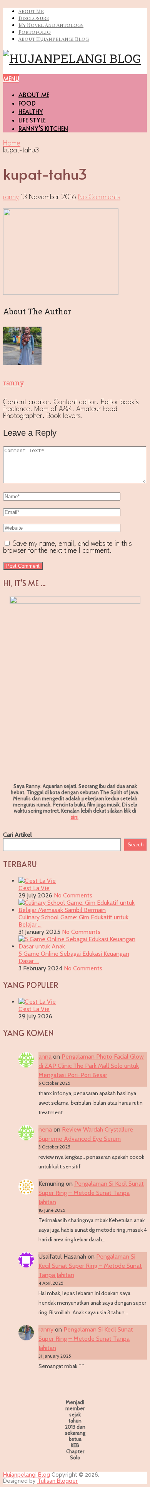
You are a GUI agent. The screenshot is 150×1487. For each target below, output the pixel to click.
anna (45, 1056)
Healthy (30, 111)
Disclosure (33, 18)
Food (27, 103)
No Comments (99, 197)
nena (45, 1129)
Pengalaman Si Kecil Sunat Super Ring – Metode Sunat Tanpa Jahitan (91, 1193)
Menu (11, 78)
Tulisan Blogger (57, 1481)
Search (135, 845)
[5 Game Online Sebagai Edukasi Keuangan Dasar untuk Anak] (82, 946)
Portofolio (34, 31)
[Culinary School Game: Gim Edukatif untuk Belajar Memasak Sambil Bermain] (82, 910)
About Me (31, 11)
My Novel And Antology (50, 24)
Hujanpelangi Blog (26, 1475)
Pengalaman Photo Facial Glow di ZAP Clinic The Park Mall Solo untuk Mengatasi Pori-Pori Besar (91, 1066)
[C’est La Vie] (37, 880)
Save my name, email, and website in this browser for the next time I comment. (67, 547)
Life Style (32, 120)
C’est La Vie (34, 888)
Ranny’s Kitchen (43, 128)
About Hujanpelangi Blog (53, 38)
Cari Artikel (17, 834)
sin (74, 817)
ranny (11, 197)
